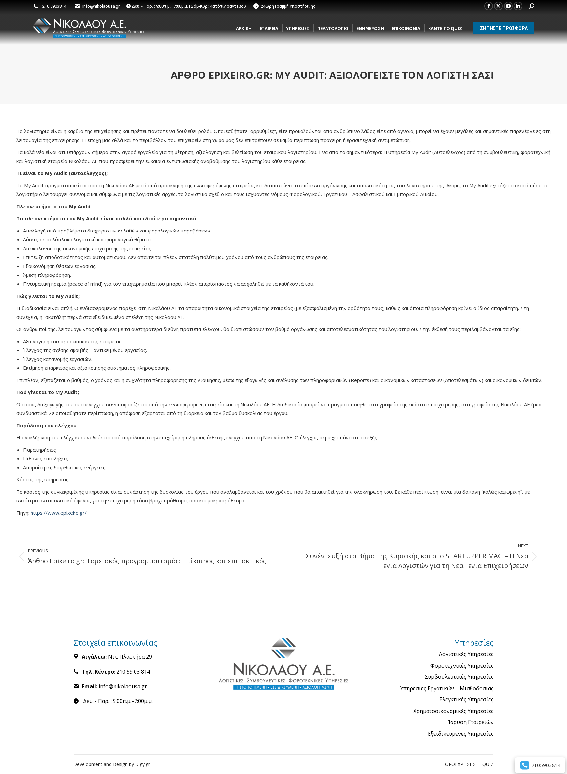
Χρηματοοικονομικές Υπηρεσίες (453, 711)
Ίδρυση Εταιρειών (471, 722)
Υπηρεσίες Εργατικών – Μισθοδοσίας (447, 688)
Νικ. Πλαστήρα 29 (130, 656)
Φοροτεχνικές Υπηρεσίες (462, 666)
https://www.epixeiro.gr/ (59, 512)
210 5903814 (54, 6)
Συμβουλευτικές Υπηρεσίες (459, 677)
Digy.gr (142, 764)
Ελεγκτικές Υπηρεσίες (466, 699)
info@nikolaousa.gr (101, 6)
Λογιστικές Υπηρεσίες (466, 654)
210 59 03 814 (133, 671)
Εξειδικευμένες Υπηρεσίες (461, 734)
